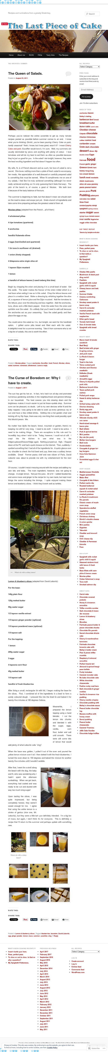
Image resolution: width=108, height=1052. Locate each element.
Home (11, 55)
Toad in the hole (86, 362)
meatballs (94, 177)
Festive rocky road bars (89, 686)
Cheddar (84, 129)
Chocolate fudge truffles (89, 733)
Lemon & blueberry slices (25, 933)
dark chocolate (92, 147)
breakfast (84, 122)
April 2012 (44, 999)
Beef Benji (84, 345)
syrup (82, 216)
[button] (18, 846)
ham (94, 167)
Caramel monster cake (89, 675)
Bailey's (83, 116)
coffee (82, 140)
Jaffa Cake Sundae (87, 730)
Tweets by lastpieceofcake (89, 232)
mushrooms (89, 181)
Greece (83, 167)
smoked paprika (86, 205)
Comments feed (78, 969)
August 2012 (45, 987)
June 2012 (44, 993)
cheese (92, 129)
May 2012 (43, 996)
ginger (93, 164)
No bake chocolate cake (89, 677)
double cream (84, 155)
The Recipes (63, 55)
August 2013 (45, 979)
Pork (93, 191)
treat (82, 219)
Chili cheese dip (86, 538)
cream (92, 143)
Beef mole (84, 442)
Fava (81, 547)
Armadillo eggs (86, 379)
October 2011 (45, 1015)
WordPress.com (78, 972)
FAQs (40, 55)
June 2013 (44, 985)
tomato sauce (94, 216)
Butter (82, 126)
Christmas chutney (87, 516)
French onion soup (87, 513)
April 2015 (44, 965)
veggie (82, 222)
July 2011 (44, 1024)
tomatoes (23, 365)
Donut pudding (86, 719)
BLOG (31, 55)
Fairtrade (83, 160)
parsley (95, 184)
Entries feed (76, 966)
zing (49, 936)
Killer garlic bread (87, 319)
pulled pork (94, 195)
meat (88, 177)
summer (16, 365)
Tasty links (50, 55)
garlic (87, 164)
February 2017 (45, 954)
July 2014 (44, 971)
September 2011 (46, 1018)
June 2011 (44, 1026)
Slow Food (84, 202)
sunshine (44, 936)
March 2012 (44, 1001)
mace (31, 936)
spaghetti (84, 208)
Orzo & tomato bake (88, 324)
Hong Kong (89, 171)
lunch (82, 177)
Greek (90, 167)
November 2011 (46, 1013)
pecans (82, 191)
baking (88, 116)
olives (67, 363)
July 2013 (44, 982)
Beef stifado (84, 429)
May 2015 (43, 962)
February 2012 (45, 1004)
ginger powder (17, 936)
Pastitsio (83, 280)
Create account (78, 961)
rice (88, 199)
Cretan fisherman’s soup (90, 579)
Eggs (91, 154)
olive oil (83, 184)
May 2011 (43, 1029)
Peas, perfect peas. (87, 248)
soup (94, 205)
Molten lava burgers (88, 440)
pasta (82, 187)
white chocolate (91, 222)
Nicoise (62, 363)
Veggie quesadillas (87, 474)
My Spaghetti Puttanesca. (18, 962)
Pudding (85, 195)
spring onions (93, 209)
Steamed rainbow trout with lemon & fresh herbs (89, 565)
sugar (89, 212)
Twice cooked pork (87, 365)
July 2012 (44, 990)
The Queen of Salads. (25, 73)
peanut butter (91, 187)
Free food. (84, 73)
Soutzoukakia (85, 445)
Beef (92, 119)
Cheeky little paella (87, 271)
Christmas (91, 137)
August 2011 (45, 1021)
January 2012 (45, 1007)
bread (96, 119)
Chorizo (83, 137)
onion (89, 184)
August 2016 (45, 960)
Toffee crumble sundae (89, 608)
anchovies (36, 363)
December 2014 (46, 968)
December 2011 (46, 1010)
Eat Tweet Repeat (87, 229)
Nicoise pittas (20, 363)
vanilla (87, 219)
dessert (84, 150)
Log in (74, 964)
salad (10, 365)
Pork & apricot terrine (88, 431)
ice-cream (84, 174)
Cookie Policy (52, 1047)
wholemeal (32, 365)
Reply (55, 936)
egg (9, 936)
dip (96, 151)
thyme (86, 216)
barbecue (84, 119)
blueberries (45, 933)
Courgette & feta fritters (89, 480)
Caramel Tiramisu (87, 727)
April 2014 (44, 974)
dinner (91, 151)
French (55, 363)
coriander (84, 143)
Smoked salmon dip (88, 584)
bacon (91, 113)
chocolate (91, 133)
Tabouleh (83, 530)
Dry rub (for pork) (87, 437)
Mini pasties (84, 434)
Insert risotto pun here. (89, 245)
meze (82, 181)
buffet (92, 123)
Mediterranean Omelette (89, 472)
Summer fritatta (86, 294)
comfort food (90, 140)
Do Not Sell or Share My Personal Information (73, 1043)
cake (87, 126)
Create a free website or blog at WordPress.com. (37, 1043)
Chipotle (83, 133)
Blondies (83, 622)
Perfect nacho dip (87, 483)
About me (21, 55)
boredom (54, 933)
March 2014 (44, 976)
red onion (83, 199)
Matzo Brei (84, 477)
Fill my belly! (86, 96)
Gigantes (83, 527)
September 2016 (46, 957)
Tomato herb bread (87, 322)
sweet (96, 212)
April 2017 (44, 951)
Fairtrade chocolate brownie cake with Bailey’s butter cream (88, 647)
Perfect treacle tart (87, 663)
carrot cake (94, 127)
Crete (82, 146)
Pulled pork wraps (87, 395)
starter (83, 212)
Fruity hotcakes (86, 672)
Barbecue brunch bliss (89, 387)
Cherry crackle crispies (89, 700)
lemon (25, 936)
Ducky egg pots (86, 409)
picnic (88, 191)
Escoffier (44, 363)
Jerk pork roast (86, 353)
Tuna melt (84, 581)
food (50, 363)
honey (82, 170)
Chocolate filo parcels (88, 630)
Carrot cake (84, 594)
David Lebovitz (63, 933)
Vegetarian (95, 219)
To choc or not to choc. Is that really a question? (89, 254)
